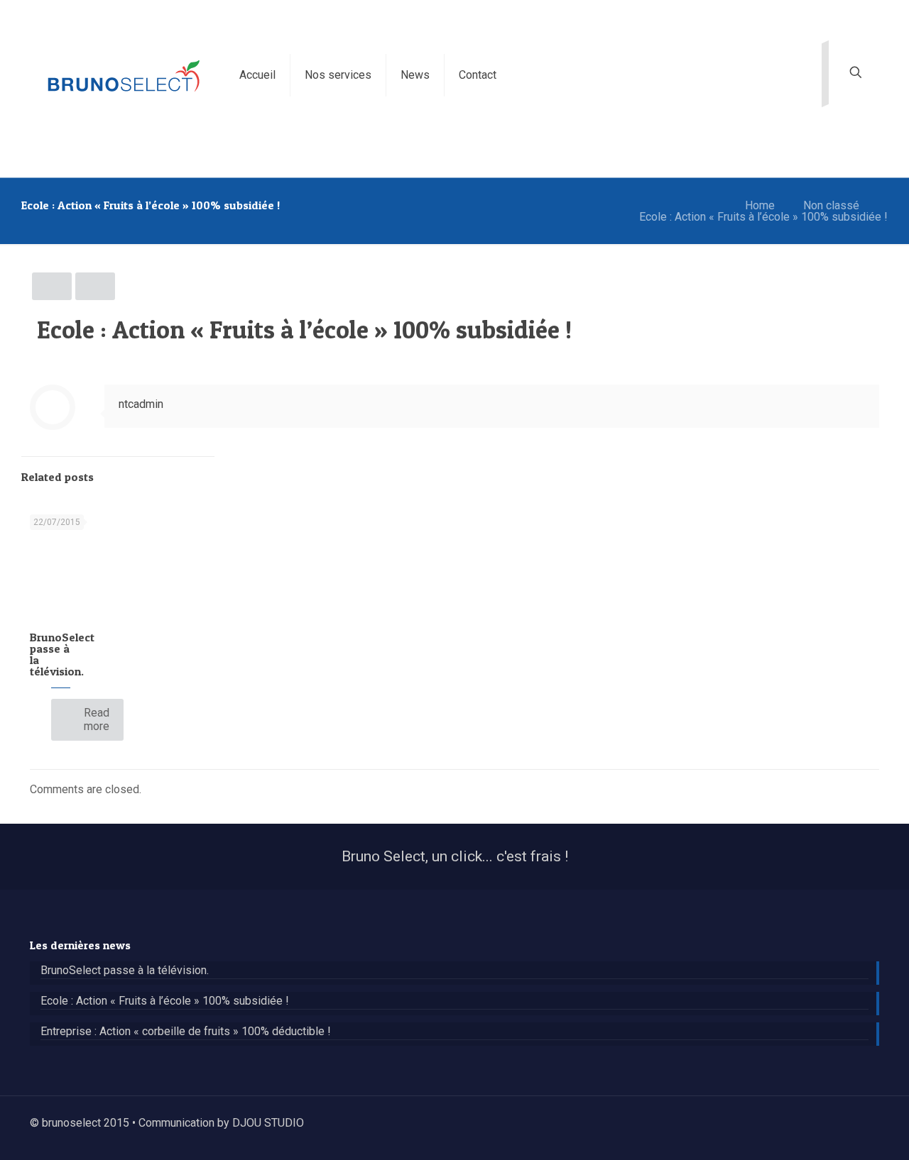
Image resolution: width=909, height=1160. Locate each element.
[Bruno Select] (124, 75)
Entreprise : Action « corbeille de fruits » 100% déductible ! (185, 1032)
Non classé (831, 205)
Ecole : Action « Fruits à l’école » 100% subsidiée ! (763, 216)
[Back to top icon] (873, 1116)
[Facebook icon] (848, 1123)
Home (760, 205)
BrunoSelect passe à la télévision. (62, 654)
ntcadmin (141, 404)
